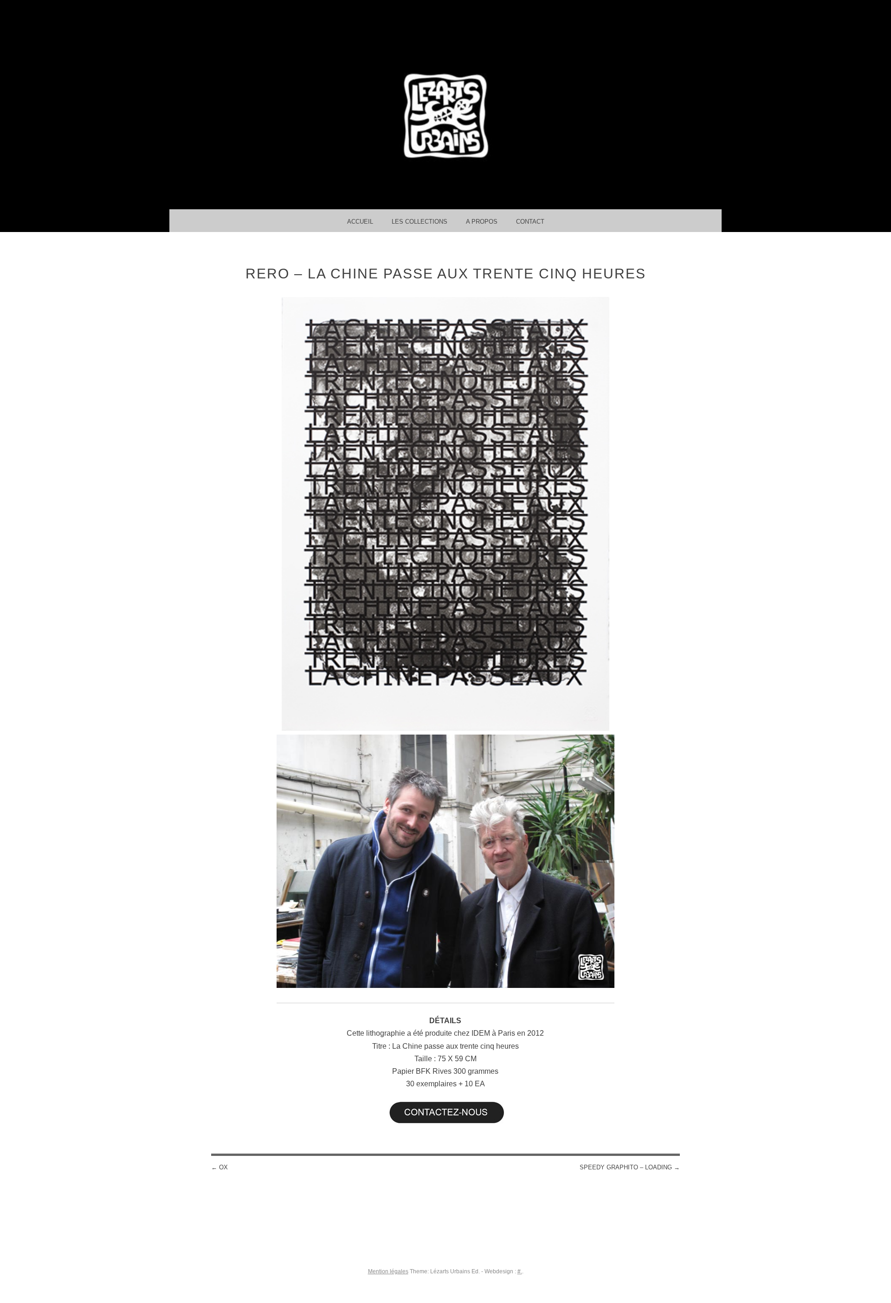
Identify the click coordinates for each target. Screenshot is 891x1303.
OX (219, 1167)
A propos (481, 221)
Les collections (419, 221)
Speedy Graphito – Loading (630, 1167)
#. (519, 1271)
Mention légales (388, 1271)
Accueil (360, 221)
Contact (530, 221)
